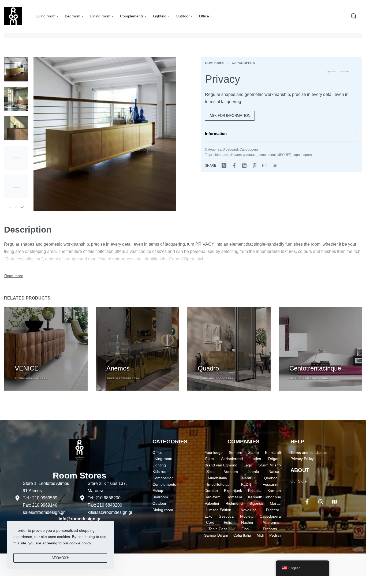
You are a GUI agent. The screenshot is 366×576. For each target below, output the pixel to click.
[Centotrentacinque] (320, 349)
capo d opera (302, 155)
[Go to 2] (16, 99)
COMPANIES (243, 441)
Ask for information (230, 116)
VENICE (27, 368)
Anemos (118, 368)
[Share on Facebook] (234, 165)
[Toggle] (14, 276)
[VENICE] (46, 349)
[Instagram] (320, 502)
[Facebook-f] (307, 502)
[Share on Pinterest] (254, 165)
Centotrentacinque (315, 368)
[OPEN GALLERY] (104, 134)
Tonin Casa (39, 378)
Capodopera (243, 63)
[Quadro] (229, 349)
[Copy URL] (274, 165)
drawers (236, 155)
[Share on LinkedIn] (244, 165)
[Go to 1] (16, 69)
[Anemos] (137, 349)
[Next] (22, 207)
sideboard (221, 155)
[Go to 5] (16, 187)
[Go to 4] (16, 158)
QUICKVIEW (25, 359)
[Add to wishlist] (45, 359)
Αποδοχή (60, 558)
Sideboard (230, 149)
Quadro (208, 368)
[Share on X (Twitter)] (224, 165)
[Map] (334, 502)
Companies (214, 63)
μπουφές (249, 155)
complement (267, 155)
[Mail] (264, 165)
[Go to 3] (16, 128)
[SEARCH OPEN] (354, 16)
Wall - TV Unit (299, 378)
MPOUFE (284, 155)
